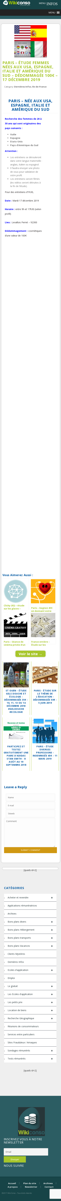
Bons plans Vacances (30, 946)
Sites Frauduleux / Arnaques (22, 1042)
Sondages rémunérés (30, 1050)
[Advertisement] (30, 276)
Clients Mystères (16, 953)
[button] (42, 3)
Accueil (12, 1183)
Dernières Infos (22, 86)
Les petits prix (30, 1002)
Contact (49, 1186)
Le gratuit (30, 986)
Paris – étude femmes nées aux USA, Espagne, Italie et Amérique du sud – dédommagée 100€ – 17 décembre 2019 (30, 71)
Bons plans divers (30, 922)
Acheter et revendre (30, 897)
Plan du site (29, 1183)
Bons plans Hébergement (30, 930)
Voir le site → (30, 653)
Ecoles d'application (30, 970)
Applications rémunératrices (22, 905)
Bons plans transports (30, 938)
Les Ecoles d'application (30, 994)
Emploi (11, 978)
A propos (13, 1186)
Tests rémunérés (30, 1059)
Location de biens (30, 1010)
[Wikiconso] (16, 3)
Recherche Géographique (30, 1018)
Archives (12, 913)
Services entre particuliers (21, 1034)
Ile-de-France (39, 86)
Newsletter (31, 1186)
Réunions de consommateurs (23, 1026)
